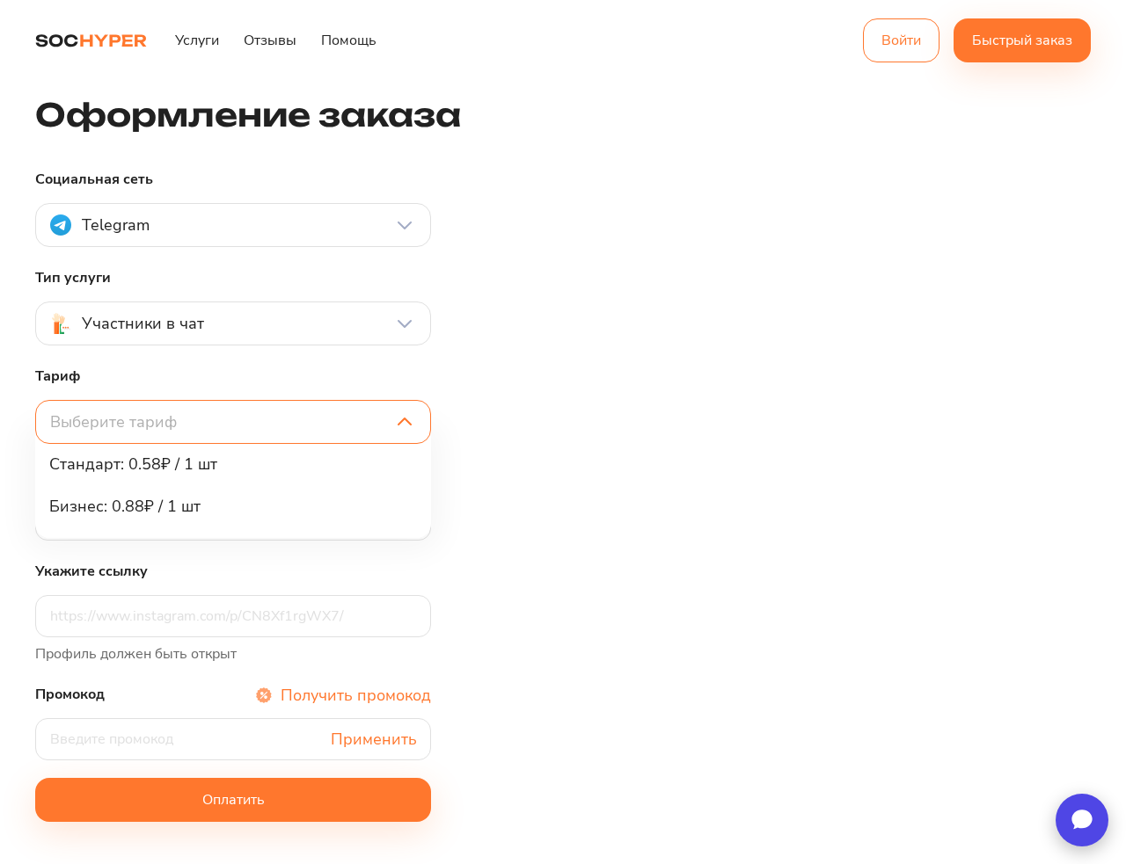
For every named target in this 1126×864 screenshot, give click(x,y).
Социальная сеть (94, 179)
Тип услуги (73, 277)
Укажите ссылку (91, 571)
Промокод (70, 694)
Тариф (57, 376)
